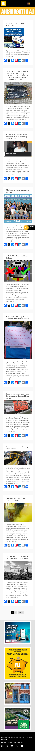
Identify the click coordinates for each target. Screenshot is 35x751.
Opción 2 (30, 231)
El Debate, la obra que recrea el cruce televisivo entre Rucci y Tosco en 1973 (17, 137)
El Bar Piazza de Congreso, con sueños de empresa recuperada (17, 317)
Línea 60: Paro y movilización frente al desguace (16, 499)
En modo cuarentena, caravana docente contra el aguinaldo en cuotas (17, 396)
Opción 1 (30, 230)
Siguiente (20, 612)
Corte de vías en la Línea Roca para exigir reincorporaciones (17, 557)
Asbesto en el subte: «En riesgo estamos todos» (17, 448)
